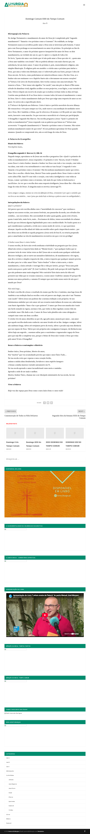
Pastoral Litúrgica (14, 831)
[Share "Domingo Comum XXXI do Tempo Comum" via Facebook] (44, 403)
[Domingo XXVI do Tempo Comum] (35, 433)
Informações (10, 771)
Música (8, 819)
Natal (10, 793)
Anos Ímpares (13, 784)
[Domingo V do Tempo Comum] (15, 433)
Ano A (7, 758)
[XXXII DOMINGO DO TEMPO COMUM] (55, 433)
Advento (11, 780)
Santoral (11, 806)
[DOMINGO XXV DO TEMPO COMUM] (75, 433)
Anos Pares (12, 788)
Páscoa (11, 797)
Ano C (7, 766)
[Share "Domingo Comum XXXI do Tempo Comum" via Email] (48, 403)
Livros (8, 814)
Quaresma (12, 801)
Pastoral (8, 823)
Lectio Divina (10, 775)
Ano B (45, 23)
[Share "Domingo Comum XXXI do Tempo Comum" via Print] (51, 403)
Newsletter (41, 831)
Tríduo (11, 810)
